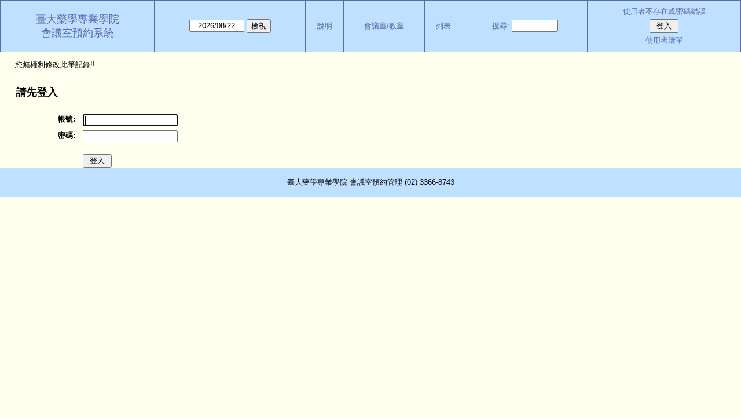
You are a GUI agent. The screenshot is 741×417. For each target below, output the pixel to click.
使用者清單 (664, 40)
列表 (443, 25)
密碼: (66, 135)
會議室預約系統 (77, 33)
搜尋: (500, 25)
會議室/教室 (384, 25)
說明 (324, 25)
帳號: (66, 119)
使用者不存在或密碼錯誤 (664, 11)
